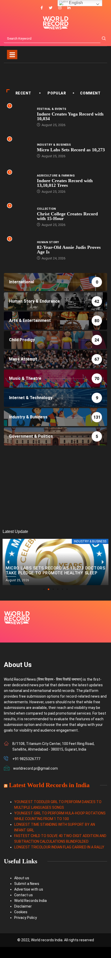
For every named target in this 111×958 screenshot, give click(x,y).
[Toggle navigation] (12, 54)
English (75, 3)
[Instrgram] (59, 8)
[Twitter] (50, 8)
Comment (90, 93)
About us (21, 878)
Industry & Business (54, 144)
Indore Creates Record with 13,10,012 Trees (65, 183)
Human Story (48, 242)
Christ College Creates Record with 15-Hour (67, 216)
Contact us (23, 895)
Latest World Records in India (49, 785)
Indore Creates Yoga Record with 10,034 (70, 116)
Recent (23, 93)
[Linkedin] (68, 8)
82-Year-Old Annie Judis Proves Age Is (69, 249)
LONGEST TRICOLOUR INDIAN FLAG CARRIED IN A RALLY (59, 847)
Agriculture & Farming (56, 175)
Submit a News (26, 884)
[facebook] (42, 8)
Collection (46, 208)
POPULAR (56, 93)
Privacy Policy (25, 918)
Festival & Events (51, 109)
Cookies (20, 912)
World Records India (30, 901)
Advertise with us (28, 889)
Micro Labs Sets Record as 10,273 (71, 149)
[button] (44, 589)
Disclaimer (23, 906)
